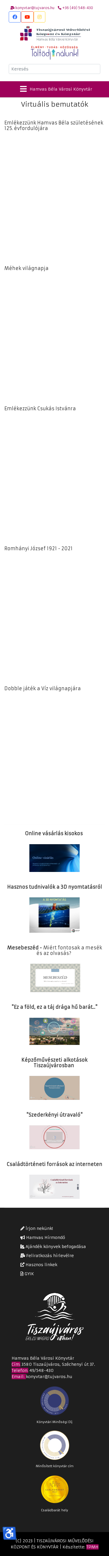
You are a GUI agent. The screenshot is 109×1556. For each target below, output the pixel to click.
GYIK (29, 1273)
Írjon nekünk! (38, 1228)
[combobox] (54, 69)
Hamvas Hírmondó (45, 1237)
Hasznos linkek (40, 1264)
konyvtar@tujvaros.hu (49, 1376)
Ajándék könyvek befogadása (55, 1246)
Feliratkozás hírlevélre (49, 1255)
